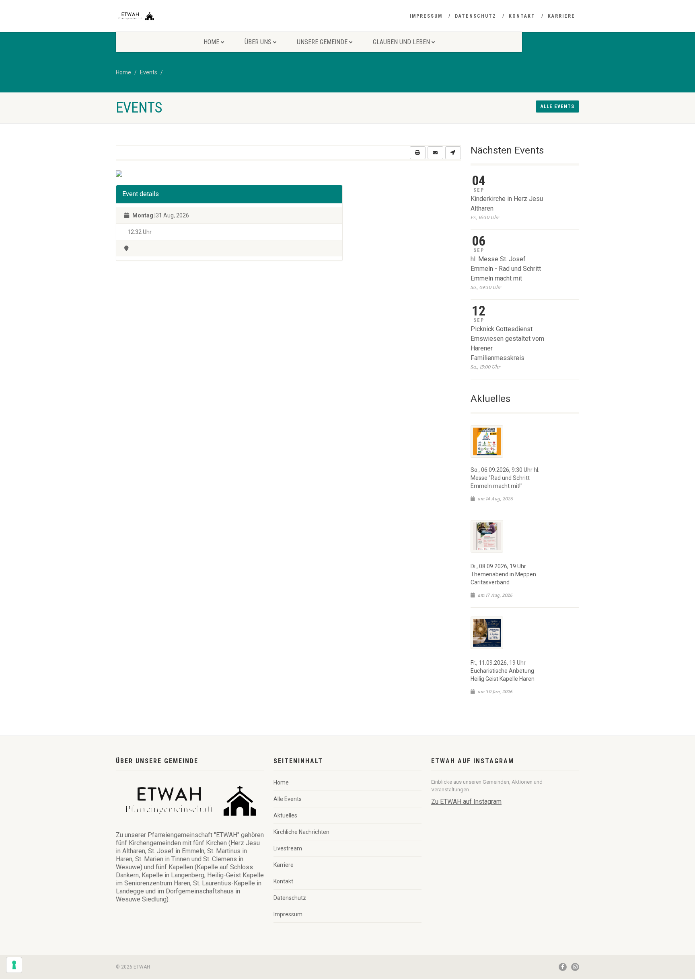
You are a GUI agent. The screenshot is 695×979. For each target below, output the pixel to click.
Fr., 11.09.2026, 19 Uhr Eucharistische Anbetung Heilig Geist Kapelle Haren (503, 670)
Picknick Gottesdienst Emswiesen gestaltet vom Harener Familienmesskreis (507, 343)
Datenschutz (475, 16)
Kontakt (522, 16)
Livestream (287, 848)
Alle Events (287, 799)
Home (211, 42)
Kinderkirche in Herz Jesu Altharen (507, 203)
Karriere (561, 16)
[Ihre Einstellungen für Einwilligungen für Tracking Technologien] (14, 965)
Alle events (557, 106)
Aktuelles (285, 815)
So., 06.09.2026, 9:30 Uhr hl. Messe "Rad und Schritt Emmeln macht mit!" (505, 478)
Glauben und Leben (401, 42)
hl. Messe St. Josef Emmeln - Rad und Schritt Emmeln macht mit (506, 268)
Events (148, 72)
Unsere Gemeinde (322, 42)
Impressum (426, 16)
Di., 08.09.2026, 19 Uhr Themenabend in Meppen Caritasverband (503, 574)
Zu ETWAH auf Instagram (466, 801)
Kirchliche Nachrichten (301, 832)
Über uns (258, 42)
